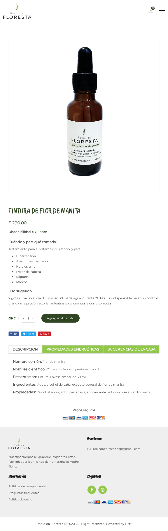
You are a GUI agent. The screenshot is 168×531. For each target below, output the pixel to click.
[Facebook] (91, 489)
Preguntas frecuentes (24, 493)
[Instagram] (102, 489)
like (15, 333)
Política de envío (20, 499)
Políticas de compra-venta (27, 486)
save (46, 333)
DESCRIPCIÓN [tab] (25, 349)
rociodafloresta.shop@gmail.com (116, 448)
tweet (30, 333)
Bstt (128, 524)
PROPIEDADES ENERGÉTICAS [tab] (72, 349)
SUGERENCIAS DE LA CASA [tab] (131, 349)
